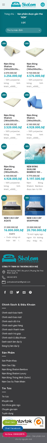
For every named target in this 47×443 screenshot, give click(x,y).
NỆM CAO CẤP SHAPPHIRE (34, 219)
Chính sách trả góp (11, 334)
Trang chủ (9, 14)
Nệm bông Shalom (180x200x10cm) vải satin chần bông (12, 118)
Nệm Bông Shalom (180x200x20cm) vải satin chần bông (12, 170)
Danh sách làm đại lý (12, 342)
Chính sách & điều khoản (14, 338)
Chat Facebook (12, 428)
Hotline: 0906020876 (15, 434)
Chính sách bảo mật (12, 317)
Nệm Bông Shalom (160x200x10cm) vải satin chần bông (12, 67)
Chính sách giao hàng (12, 326)
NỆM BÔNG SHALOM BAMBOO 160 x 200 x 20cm (34, 170)
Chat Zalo (10, 422)
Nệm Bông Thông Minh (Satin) (16, 378)
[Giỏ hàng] (43, 4)
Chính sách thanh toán (13, 330)
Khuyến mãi (7, 401)
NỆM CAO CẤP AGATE (11, 219)
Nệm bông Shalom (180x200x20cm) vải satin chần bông (35, 118)
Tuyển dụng (7, 413)
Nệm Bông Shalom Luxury (14, 374)
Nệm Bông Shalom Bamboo (15, 369)
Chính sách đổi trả (11, 321)
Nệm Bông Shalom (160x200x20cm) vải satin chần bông (35, 67)
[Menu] (3, 4)
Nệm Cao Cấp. (9, 365)
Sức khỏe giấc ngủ (11, 405)
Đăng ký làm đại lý (10, 346)
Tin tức (5, 397)
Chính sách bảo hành (12, 313)
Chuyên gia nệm (9, 409)
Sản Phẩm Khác (9, 361)
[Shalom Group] (23, 4)
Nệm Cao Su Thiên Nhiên (13, 382)
